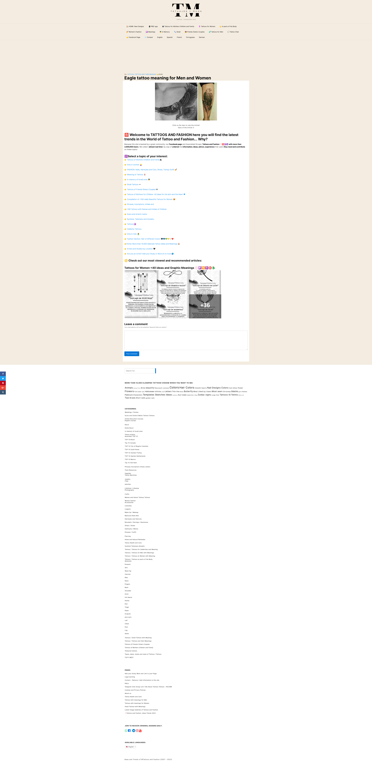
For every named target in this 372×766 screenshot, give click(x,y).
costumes (128, 506)
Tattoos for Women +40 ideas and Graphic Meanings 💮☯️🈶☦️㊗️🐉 (169, 267)
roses (184, 395)
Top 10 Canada (130, 443)
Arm (126, 567)
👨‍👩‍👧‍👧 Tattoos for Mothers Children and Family (178, 26)
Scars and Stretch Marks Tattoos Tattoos (140, 415)
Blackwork (158, 388)
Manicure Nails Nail (132, 515)
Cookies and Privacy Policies (135, 690)
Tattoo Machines (131, 475)
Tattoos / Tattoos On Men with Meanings (139, 552)
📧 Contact (149, 37)
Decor (127, 424)
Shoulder (128, 590)
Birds (143, 388)
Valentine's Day (192, 395)
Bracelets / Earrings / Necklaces (136, 522)
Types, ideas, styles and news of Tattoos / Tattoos (143, 654)
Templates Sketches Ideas (157, 394)
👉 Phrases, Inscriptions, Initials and (139, 204)
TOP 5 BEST (129, 657)
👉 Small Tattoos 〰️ (132, 184)
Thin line (176, 391)
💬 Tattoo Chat (233, 32)
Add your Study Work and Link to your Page (141, 673)
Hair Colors (186, 387)
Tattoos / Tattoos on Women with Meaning (140, 556)
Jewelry (127, 479)
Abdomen (128, 561)
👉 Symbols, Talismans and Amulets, (139, 219)
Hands (127, 600)
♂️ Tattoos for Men (216, 32)
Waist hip (128, 571)
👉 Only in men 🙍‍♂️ (131, 234)
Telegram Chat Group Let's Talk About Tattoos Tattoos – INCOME (148, 687)
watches (128, 484)
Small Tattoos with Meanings (135, 706)
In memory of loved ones (134, 431)
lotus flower (238, 388)
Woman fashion (130, 500)
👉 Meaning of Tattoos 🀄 (135, 175)
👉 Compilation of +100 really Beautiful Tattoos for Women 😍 (149, 199)
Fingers (127, 584)
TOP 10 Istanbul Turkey (133, 453)
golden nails (150, 398)
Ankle (127, 633)
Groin (127, 594)
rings (126, 481)
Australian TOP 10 (131, 436)
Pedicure (129, 395)
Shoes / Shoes (130, 525)
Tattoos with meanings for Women (137, 703)
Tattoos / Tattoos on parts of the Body (139, 559)
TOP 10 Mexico (130, 459)
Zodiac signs (204, 394)
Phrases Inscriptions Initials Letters (137, 467)
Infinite (158, 391)
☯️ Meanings (150, 32)
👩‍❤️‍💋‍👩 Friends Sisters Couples (195, 32)
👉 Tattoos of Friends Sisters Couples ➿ (141, 189)
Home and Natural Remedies (135, 539)
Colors (174, 387)
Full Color (137, 391)
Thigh (127, 607)
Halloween (150, 391)
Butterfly (188, 391)
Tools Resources (130, 470)
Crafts (127, 494)
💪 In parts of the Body (228, 26)
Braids (132, 398)
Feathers (174, 395)
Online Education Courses (134, 419)
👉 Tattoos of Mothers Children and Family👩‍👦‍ (143, 160)
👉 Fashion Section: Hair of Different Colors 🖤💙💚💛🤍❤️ (149, 239)
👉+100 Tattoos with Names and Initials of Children (145, 209)
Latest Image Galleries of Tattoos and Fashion (141, 710)
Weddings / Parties (131, 412)
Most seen (217, 391)
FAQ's (127, 683)
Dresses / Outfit (130, 532)
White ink (241, 395)
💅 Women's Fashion (133, 32)
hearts (204, 388)
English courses (130, 420)
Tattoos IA (225, 394)
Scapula (128, 614)
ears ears (128, 617)
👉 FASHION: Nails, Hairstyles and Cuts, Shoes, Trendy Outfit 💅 (150, 170)
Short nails (140, 398)
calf (126, 620)
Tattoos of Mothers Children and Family (139, 647)
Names (244, 391)
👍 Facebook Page (133, 37)
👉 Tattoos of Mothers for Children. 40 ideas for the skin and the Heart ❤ (154, 194)
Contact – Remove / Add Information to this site (142, 680)
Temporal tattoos (131, 651)
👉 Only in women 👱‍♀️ (133, 165)
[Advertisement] (186, 55)
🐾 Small (177, 32)
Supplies (128, 473)
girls (240, 391)
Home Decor (129, 428)
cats (143, 391)
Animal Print (136, 388)
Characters (137, 395)
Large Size (215, 395)
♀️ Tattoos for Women (207, 26)
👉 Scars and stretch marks (135, 214)
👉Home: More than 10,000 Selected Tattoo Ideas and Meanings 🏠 (152, 244)
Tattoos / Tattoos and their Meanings (142, 74)
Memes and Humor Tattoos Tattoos (137, 497)
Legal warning (130, 677)
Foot (126, 627)
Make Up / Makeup (131, 512)
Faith (230, 388)
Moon (181, 391)
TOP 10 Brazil (130, 439)
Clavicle (127, 574)
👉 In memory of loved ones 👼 (137, 179)
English (131, 747)
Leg (126, 630)
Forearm (128, 564)
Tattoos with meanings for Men (136, 700)
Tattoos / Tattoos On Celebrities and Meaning (141, 549)
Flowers (129, 391)
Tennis (234, 394)
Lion (162, 391)
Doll (126, 604)
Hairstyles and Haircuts (133, 519)
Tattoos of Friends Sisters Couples (137, 644)
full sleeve (128, 597)
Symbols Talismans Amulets (135, 546)
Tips (127, 398)
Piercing (128, 536)
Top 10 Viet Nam (131, 462)
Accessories (129, 502)
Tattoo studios (130, 434)
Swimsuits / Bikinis (131, 529)
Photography (129, 490)
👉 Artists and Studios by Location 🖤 (139, 249)
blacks (234, 391)
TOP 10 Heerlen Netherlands (135, 456)
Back (126, 587)
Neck (127, 581)
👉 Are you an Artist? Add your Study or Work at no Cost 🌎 (149, 254)
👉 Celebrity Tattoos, (133, 229)
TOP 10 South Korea (132, 449)
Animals (129, 387)
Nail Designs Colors (217, 387)
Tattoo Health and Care (133, 543)
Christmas (227, 391)
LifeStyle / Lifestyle (132, 488)
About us (128, 693)
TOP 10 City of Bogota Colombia (136, 446)
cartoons (166, 388)
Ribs (126, 577)
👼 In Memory (165, 32)
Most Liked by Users (202, 391)
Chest (127, 623)
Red (179, 395)
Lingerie (128, 509)
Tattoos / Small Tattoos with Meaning (138, 637)
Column (198, 388)
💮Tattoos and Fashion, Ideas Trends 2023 (140, 713)
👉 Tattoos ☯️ (130, 224)
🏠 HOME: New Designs (135, 26)
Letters (168, 391)
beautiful (150, 388)
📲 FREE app (153, 26)
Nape (127, 610)
